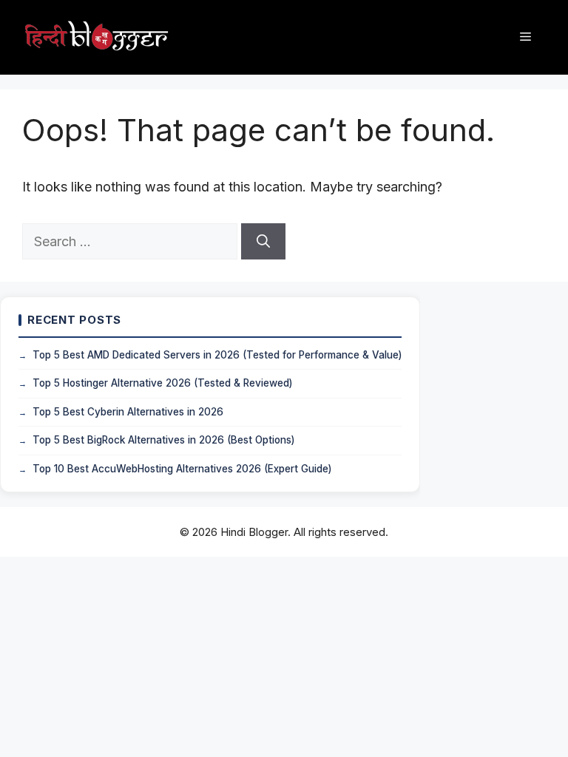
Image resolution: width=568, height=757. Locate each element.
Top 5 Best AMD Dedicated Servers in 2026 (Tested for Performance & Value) (217, 355)
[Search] (263, 241)
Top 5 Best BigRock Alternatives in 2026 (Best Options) (163, 440)
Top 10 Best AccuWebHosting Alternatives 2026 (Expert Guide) (182, 469)
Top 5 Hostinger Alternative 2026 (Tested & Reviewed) (162, 383)
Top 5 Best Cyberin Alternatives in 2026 (128, 412)
